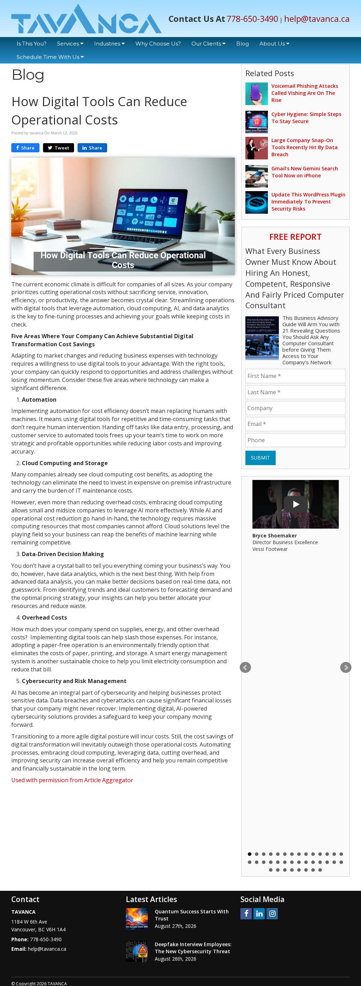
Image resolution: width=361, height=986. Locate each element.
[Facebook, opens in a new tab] (246, 913)
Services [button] (68, 43)
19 (278, 862)
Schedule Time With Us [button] (49, 57)
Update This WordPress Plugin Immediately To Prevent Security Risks (308, 201)
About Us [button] (272, 43)
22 (299, 862)
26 (327, 862)
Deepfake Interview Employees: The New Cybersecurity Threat (193, 948)
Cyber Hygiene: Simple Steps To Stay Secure (306, 117)
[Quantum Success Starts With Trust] (137, 919)
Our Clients (206, 43)
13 (334, 854)
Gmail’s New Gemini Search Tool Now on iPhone (304, 172)
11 (320, 854)
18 (271, 862)
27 (334, 862)
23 (306, 862)
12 (327, 854)
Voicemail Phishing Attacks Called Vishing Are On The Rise (304, 93)
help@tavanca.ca (317, 18)
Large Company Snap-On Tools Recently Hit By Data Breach (304, 147)
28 (341, 862)
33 (299, 870)
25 (320, 862)
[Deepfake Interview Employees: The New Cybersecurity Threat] (137, 951)
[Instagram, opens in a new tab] (272, 913)
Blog (242, 43)
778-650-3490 (252, 18)
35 (313, 870)
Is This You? (32, 43)
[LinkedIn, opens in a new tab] (259, 913)
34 (306, 870)
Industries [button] (108, 43)
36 (320, 870)
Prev (245, 667)
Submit (260, 457)
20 (285, 862)
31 (285, 870)
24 (313, 862)
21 (292, 862)
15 (249, 862)
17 (263, 862)
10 (313, 854)
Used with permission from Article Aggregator (72, 780)
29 (271, 870)
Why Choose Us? (158, 43)
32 (292, 870)
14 (341, 854)
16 (256, 862)
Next (345, 667)
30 (278, 870)
